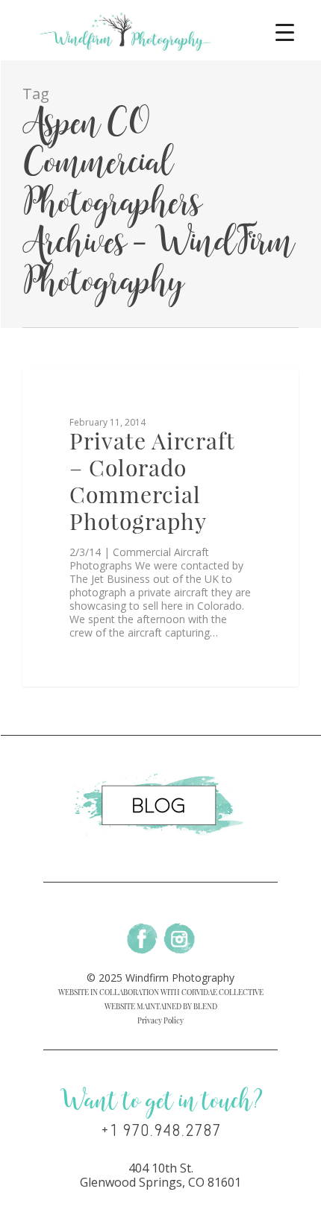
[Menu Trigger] (284, 31)
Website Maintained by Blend (161, 1006)
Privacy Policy (160, 1020)
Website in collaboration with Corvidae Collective (161, 992)
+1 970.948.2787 (161, 1131)
